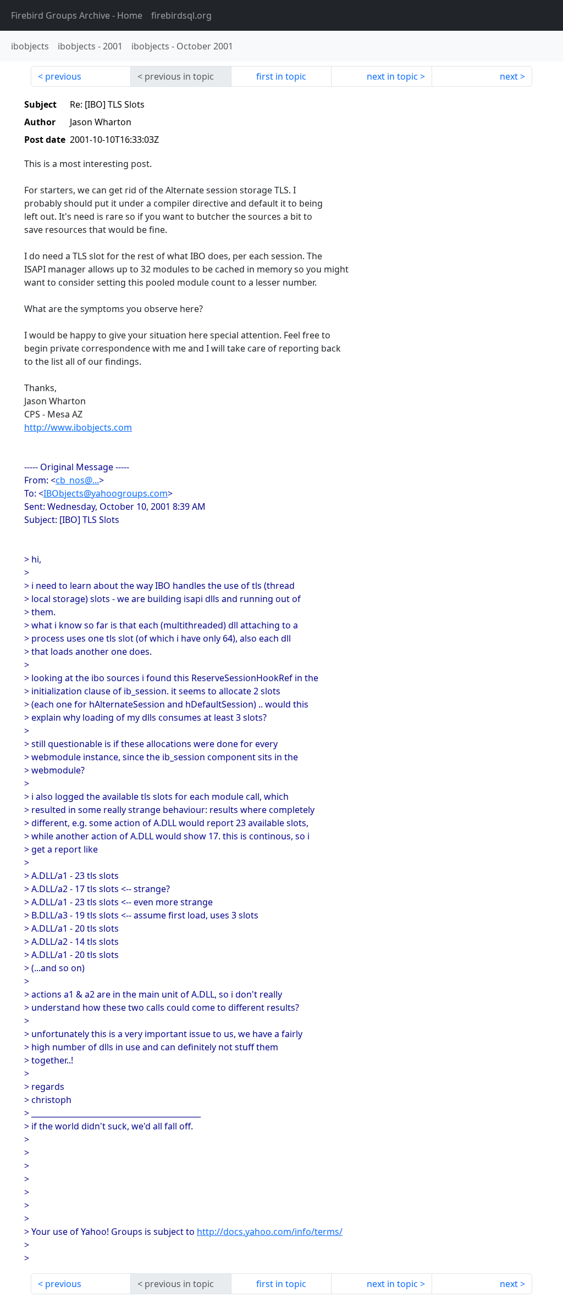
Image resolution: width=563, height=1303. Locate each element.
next (509, 76)
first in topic (281, 76)
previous (63, 76)
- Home (76, 15)
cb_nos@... (77, 480)
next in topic (392, 76)
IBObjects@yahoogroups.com (105, 493)
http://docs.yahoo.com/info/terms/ (270, 1232)
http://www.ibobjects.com (78, 427)
